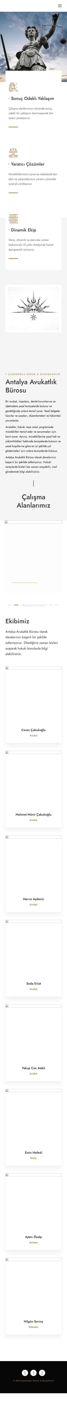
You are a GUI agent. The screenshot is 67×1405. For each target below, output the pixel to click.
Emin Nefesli (33, 1152)
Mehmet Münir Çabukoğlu (33, 814)
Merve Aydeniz (33, 899)
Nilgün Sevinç (33, 1321)
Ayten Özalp (33, 1237)
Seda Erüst (33, 983)
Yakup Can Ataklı (33, 1068)
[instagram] (42, 1373)
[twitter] (33, 1373)
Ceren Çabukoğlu (33, 730)
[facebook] (25, 1373)
